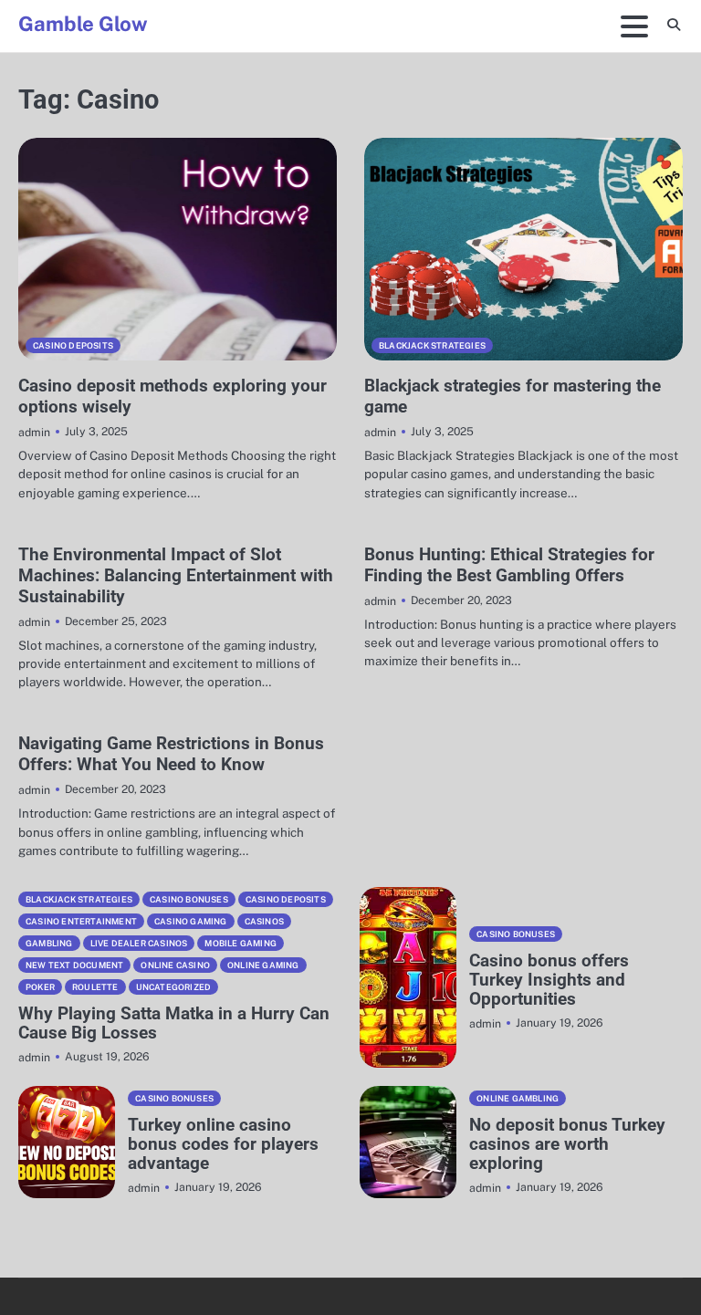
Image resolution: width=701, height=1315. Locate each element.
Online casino (175, 965)
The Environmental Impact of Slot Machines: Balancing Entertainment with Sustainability (175, 575)
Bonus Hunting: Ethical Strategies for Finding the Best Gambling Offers (509, 565)
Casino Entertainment (81, 921)
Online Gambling (517, 1098)
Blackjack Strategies (432, 345)
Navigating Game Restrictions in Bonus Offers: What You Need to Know (171, 754)
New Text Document (74, 965)
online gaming (263, 965)
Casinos (264, 921)
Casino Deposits (73, 345)
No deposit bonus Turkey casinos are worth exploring (567, 1144)
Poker (40, 987)
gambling (49, 943)
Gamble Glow (83, 24)
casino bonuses (189, 899)
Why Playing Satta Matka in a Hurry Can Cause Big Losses (174, 1023)
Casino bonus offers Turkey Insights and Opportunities (549, 979)
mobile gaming (240, 943)
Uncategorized (174, 987)
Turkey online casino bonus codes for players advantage (223, 1144)
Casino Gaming (190, 921)
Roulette (95, 987)
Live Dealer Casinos (139, 943)
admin (34, 432)
